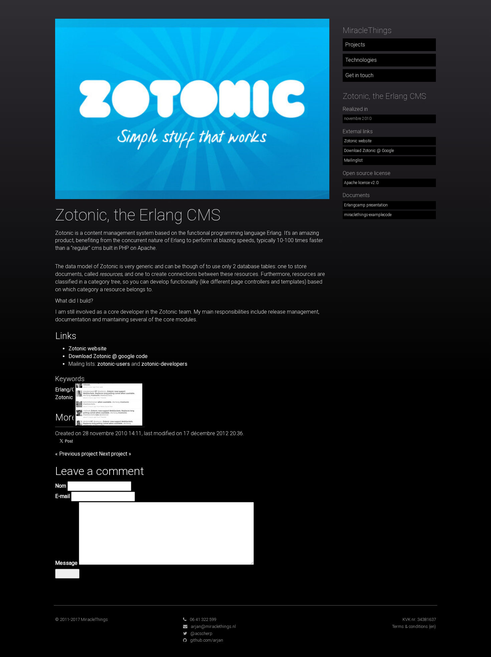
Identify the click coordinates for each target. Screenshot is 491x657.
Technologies (361, 60)
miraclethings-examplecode (367, 214)
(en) (432, 626)
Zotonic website (87, 348)
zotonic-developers (164, 364)
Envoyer (67, 573)
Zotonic (64, 397)
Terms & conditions (410, 626)
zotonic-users (113, 364)
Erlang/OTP (68, 389)
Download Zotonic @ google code (108, 356)
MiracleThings (367, 30)
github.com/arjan (206, 640)
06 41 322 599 (203, 619)
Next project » (115, 454)
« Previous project (76, 454)
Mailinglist (353, 160)
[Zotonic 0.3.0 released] (108, 403)
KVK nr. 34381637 (419, 619)
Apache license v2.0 (361, 182)
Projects (355, 44)
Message (66, 563)
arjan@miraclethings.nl (213, 626)
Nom (60, 486)
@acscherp (201, 633)
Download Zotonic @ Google (369, 150)
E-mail (62, 496)
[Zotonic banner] (192, 108)
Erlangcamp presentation (366, 205)
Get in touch (359, 75)
